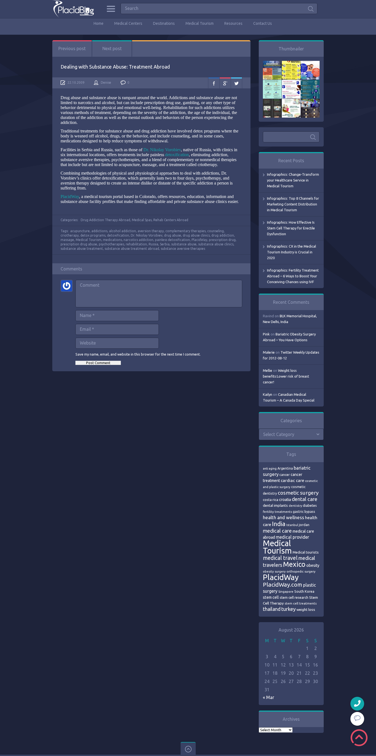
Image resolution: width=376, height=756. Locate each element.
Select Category (278, 434)
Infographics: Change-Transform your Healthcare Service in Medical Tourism (293, 180)
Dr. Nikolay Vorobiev (162, 149)
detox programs (92, 235)
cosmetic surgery (298, 493)
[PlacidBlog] (73, 9)
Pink (266, 334)
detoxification (177, 154)
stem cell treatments (301, 603)
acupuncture (80, 231)
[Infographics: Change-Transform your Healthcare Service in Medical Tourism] (272, 64)
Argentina (285, 468)
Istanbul (292, 525)
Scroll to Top (359, 737)
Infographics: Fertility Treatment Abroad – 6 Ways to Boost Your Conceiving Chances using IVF (293, 276)
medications (112, 240)
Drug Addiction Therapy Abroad (105, 220)
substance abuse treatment (82, 248)
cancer (284, 474)
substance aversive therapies (183, 248)
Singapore (285, 591)
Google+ (225, 82)
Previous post (72, 48)
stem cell (271, 597)
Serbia (165, 244)
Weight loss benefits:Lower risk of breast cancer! (286, 376)
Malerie (269, 352)
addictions (99, 231)
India (278, 523)
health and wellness (283, 517)
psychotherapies (111, 244)
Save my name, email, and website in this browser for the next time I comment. (138, 354)
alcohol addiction (122, 231)
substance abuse (184, 244)
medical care (277, 531)
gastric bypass (304, 511)
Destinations (164, 23)
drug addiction (222, 235)
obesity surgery (274, 571)
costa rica (270, 500)
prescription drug (222, 240)
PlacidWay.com (282, 584)
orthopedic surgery (301, 571)
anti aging (270, 468)
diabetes (310, 505)
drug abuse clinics (196, 235)
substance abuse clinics (215, 244)
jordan (304, 525)
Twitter (236, 82)
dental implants (275, 505)
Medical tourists (306, 552)
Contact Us (262, 23)
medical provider (292, 537)
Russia (153, 244)
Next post (112, 48)
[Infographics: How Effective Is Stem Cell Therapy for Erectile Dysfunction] (310, 64)
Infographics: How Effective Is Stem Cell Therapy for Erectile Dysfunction (291, 228)
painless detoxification (172, 240)
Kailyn (267, 394)
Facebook (213, 82)
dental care (304, 499)
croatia (285, 499)
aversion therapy (151, 231)
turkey (288, 609)
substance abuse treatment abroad (132, 248)
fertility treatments (277, 511)
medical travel (280, 558)
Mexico (294, 564)
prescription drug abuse (79, 244)
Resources (233, 23)
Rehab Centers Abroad (170, 220)
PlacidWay (70, 196)
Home (98, 23)
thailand (271, 609)
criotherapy (70, 235)
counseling (215, 231)
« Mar (268, 697)
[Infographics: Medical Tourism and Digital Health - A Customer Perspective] (310, 102)
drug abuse (172, 235)
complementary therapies (185, 231)
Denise (106, 82)
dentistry (295, 505)
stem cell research (294, 597)
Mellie (267, 370)
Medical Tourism (200, 23)
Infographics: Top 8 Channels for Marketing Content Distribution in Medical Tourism (293, 204)
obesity (312, 565)
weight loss (305, 610)
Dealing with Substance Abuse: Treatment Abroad (115, 66)
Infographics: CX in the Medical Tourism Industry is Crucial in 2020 (291, 252)
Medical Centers (128, 23)
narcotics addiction (138, 240)
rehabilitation (136, 244)
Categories (111, 9)
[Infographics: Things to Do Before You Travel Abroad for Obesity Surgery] (291, 102)
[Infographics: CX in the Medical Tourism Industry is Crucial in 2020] (272, 83)
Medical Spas (142, 220)
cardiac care (292, 480)
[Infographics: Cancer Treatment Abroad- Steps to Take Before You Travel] (272, 102)
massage (67, 240)
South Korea (304, 591)
